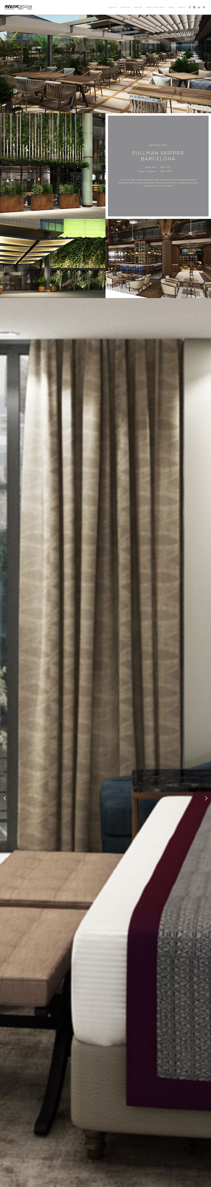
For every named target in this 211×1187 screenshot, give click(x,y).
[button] (113, 7)
